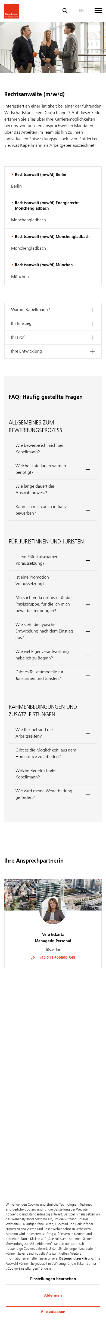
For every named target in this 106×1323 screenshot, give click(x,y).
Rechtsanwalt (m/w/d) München (44, 265)
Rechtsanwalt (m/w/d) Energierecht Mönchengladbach (47, 205)
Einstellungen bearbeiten (53, 1279)
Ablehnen (53, 1295)
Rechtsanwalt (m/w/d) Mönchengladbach (52, 237)
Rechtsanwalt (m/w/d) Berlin (40, 175)
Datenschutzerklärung (76, 1258)
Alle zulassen (53, 1311)
